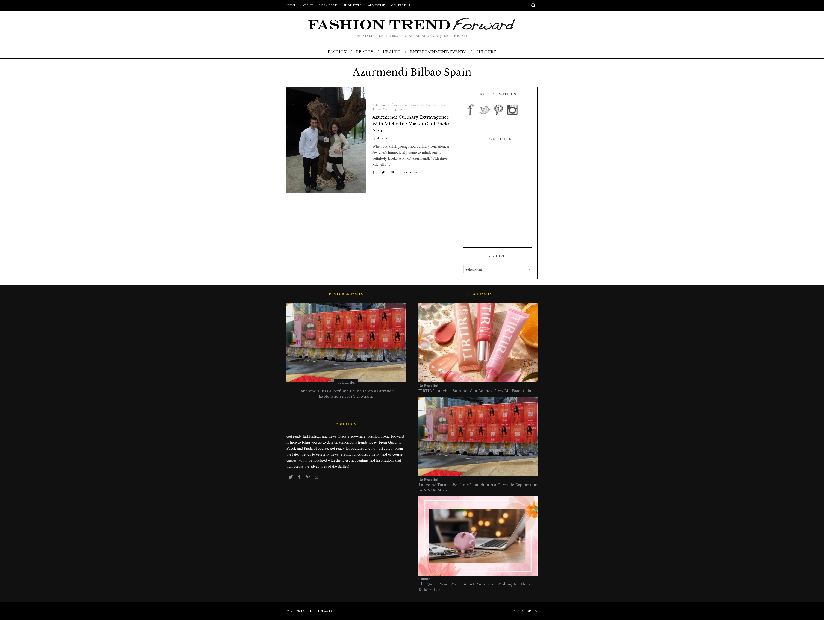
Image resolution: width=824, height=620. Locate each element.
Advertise (376, 5)
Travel (376, 109)
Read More (409, 172)
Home (291, 5)
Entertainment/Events (387, 105)
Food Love (411, 105)
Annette (382, 138)
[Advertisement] (498, 214)
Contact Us (400, 5)
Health (424, 105)
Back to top (521, 611)
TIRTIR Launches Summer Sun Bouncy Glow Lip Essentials (474, 390)
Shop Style (353, 5)
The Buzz (437, 105)
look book (328, 5)
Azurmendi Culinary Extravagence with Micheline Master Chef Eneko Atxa (411, 123)
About (307, 5)
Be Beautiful (346, 382)
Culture (424, 578)
